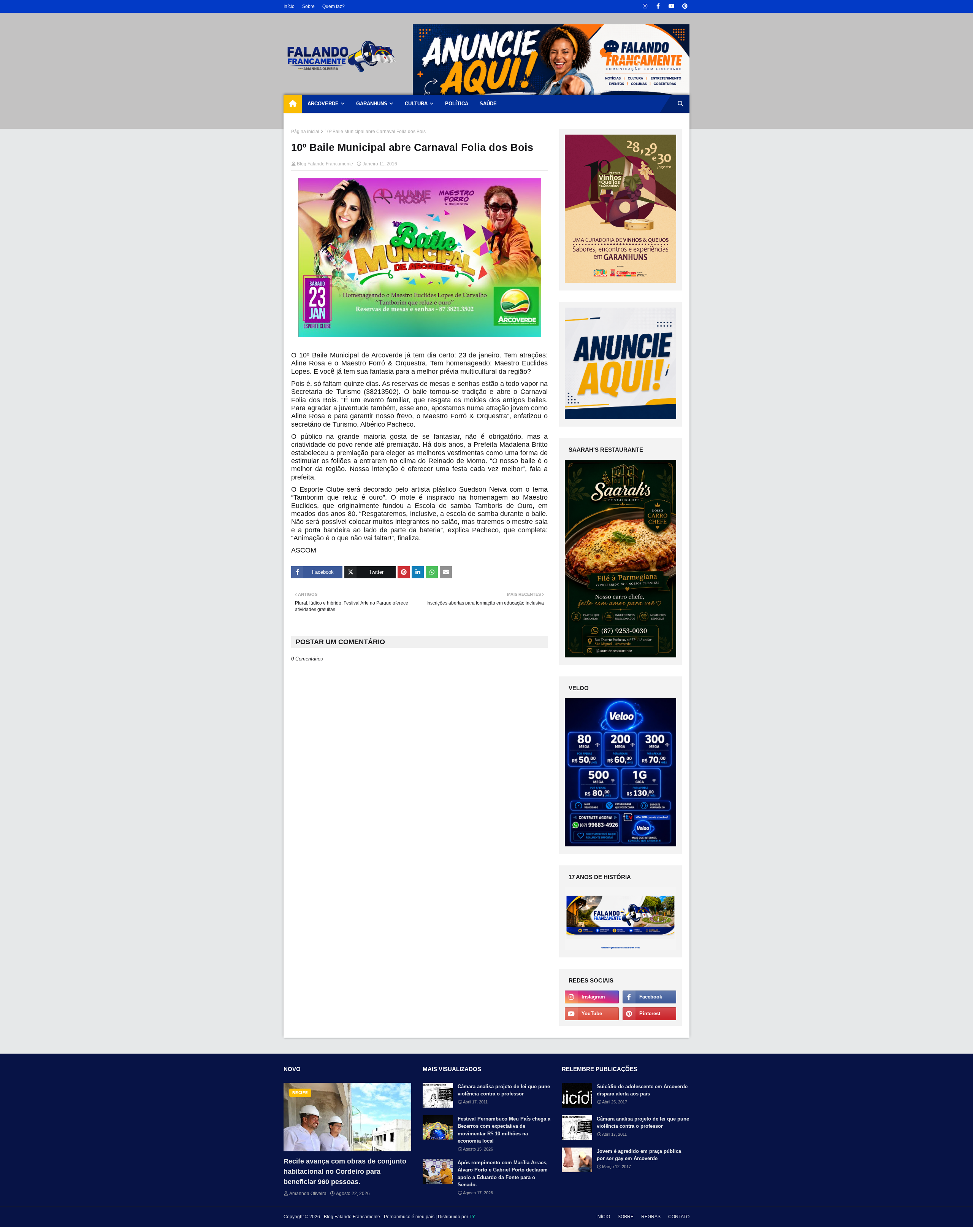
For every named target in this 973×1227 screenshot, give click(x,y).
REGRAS (651, 1216)
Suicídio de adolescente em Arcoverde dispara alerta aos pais (642, 1090)
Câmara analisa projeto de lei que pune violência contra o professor (504, 1090)
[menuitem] (293, 104)
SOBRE (626, 1216)
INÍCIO (603, 1216)
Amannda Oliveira (307, 1193)
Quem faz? (333, 6)
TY (472, 1216)
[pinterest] (684, 6)
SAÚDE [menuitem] (488, 103)
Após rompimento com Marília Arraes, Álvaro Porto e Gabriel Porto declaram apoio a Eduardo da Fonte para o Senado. (503, 1174)
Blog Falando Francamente (325, 164)
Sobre (308, 6)
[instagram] (645, 6)
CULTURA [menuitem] (416, 103)
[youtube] (671, 6)
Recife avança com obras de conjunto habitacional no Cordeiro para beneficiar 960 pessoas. (345, 1171)
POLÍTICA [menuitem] (456, 103)
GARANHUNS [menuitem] (371, 103)
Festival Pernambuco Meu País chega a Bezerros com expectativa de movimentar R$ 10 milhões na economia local (504, 1130)
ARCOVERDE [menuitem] (323, 103)
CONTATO (678, 1216)
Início (289, 6)
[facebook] (658, 6)
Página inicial (305, 131)
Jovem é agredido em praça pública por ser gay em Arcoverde (639, 1155)
